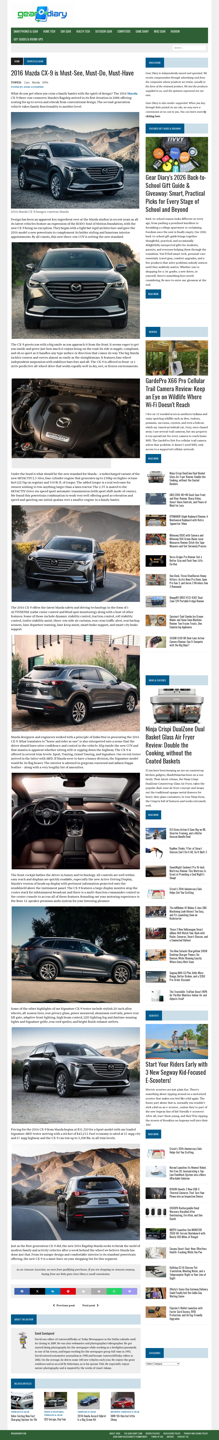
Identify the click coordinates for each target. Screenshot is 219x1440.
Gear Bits (154, 1015)
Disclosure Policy (171, 1433)
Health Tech (83, 31)
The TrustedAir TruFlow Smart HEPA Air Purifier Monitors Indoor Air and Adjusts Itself (188, 995)
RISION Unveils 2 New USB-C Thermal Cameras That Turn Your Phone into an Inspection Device (187, 1192)
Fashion (175, 31)
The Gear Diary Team (133, 1433)
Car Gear (66, 31)
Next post (88, 1305)
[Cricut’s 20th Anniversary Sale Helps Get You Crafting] (156, 896)
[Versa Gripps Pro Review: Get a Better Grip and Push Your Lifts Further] (156, 564)
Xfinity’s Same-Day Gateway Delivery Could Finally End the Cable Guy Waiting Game (189, 1292)
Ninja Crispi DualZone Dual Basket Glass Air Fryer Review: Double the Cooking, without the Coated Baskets (187, 478)
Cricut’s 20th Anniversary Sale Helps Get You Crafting (186, 891)
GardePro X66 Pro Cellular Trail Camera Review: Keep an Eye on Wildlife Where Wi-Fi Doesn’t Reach (175, 392)
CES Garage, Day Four (55, 1419)
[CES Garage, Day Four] (55, 1407)
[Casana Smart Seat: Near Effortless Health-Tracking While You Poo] (156, 1256)
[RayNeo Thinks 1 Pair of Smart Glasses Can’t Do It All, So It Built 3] (156, 856)
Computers (123, 31)
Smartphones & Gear (26, 31)
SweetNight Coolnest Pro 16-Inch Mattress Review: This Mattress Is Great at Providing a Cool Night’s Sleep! (188, 872)
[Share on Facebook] (22, 1291)
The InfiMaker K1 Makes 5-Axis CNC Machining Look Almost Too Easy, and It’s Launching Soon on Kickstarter (188, 913)
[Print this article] (99, 1291)
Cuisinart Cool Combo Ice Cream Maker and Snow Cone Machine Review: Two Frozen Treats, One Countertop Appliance (186, 621)
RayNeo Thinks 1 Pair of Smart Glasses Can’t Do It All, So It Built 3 (188, 850)
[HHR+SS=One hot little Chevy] (123, 1407)
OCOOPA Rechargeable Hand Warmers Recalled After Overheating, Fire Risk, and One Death (186, 1213)
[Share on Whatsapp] (114, 1291)
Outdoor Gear (103, 31)
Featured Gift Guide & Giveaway (165, 128)
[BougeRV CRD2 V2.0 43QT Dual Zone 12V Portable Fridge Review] (156, 605)
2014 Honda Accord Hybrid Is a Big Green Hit (92, 1418)
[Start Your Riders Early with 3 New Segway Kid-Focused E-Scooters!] (177, 1057)
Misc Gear (159, 31)
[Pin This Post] (68, 1291)
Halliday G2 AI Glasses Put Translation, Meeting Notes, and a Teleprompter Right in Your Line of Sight (188, 1273)
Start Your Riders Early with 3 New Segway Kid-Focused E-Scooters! (177, 1072)
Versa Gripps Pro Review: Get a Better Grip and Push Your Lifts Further (186, 560)
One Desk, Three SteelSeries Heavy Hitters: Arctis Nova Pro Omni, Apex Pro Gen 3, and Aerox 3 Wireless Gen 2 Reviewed (189, 581)
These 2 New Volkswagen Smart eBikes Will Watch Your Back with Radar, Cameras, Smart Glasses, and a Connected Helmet (189, 934)
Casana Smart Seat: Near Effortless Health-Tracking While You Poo (188, 1250)
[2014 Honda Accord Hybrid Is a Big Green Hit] (89, 1407)
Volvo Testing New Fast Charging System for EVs (24, 1418)
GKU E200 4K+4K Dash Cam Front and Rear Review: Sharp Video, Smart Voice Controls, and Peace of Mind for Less (188, 500)
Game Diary (142, 31)
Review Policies (153, 1433)
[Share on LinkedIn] (53, 1291)
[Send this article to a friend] (83, 1291)
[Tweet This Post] (37, 1291)
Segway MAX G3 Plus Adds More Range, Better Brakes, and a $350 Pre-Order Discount (187, 976)
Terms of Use (157, 1436)
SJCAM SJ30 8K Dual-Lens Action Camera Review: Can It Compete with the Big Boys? (187, 641)
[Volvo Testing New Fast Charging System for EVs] (22, 1407)
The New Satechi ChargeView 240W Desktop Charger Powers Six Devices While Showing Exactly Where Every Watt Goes (188, 956)
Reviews (115, 1411)
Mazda (36, 82)
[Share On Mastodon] (129, 1291)
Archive (170, 1436)
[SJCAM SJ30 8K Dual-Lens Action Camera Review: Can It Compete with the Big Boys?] (156, 645)
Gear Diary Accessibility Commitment (130, 1436)
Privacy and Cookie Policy (196, 1433)
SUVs (45, 82)
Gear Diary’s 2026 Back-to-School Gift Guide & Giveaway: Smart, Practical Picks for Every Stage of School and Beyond (176, 193)
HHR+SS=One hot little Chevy (123, 1418)
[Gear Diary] (42, 13)
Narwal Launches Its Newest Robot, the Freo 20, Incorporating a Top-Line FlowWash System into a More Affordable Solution (188, 1172)
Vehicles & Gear (20, 1411)
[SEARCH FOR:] (189, 47)
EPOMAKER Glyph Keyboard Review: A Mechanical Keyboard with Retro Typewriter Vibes (189, 520)
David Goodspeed (34, 87)
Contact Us (183, 1436)
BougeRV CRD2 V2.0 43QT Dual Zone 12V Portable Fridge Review (187, 599)
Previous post (65, 1305)
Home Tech (49, 31)
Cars (27, 82)
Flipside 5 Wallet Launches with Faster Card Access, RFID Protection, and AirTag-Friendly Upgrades (186, 1313)
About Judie (115, 1433)
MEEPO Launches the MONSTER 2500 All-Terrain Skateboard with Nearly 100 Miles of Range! (187, 1233)
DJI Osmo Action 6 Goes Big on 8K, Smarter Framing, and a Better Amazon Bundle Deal (188, 833)
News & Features (53, 1411)
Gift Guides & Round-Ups (28, 39)
